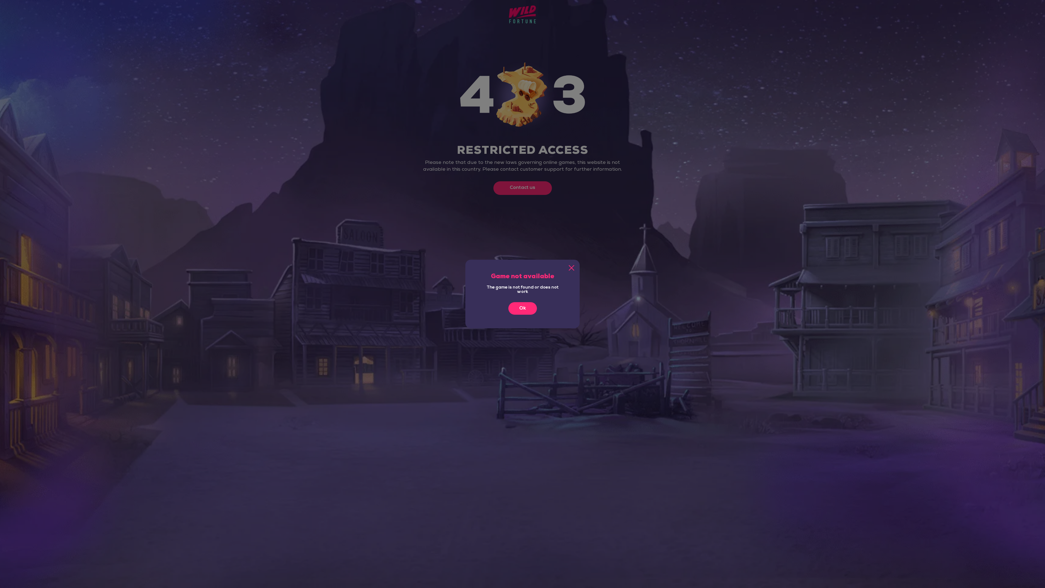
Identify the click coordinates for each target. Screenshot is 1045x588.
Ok (522, 308)
